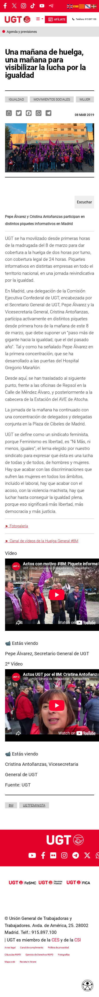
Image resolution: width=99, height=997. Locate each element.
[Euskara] (94, 6)
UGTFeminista (34, 805)
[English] (70, 6)
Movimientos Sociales (52, 99)
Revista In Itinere (28, 961)
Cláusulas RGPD (13, 954)
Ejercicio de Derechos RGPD (39, 954)
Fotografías (64, 954)
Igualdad (16, 99)
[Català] (82, 6)
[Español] (76, 6)
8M (11, 805)
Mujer (85, 99)
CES (55, 940)
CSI (77, 940)
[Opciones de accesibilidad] (87, 985)
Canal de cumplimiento (31, 947)
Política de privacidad (58, 947)
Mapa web (10, 961)
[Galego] (88, 6)
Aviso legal (10, 947)
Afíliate (59, 19)
